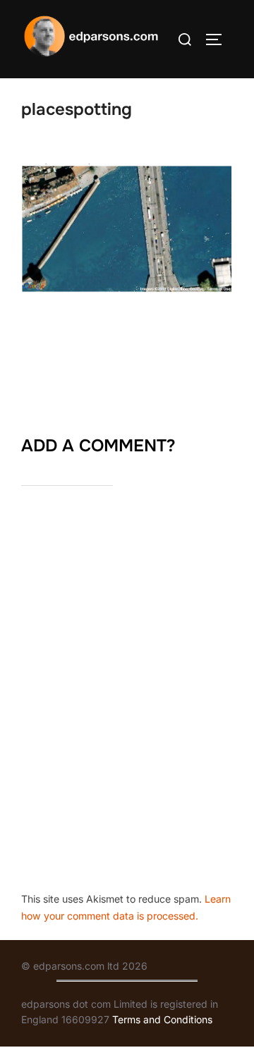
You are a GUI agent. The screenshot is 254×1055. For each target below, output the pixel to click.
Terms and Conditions (162, 1019)
